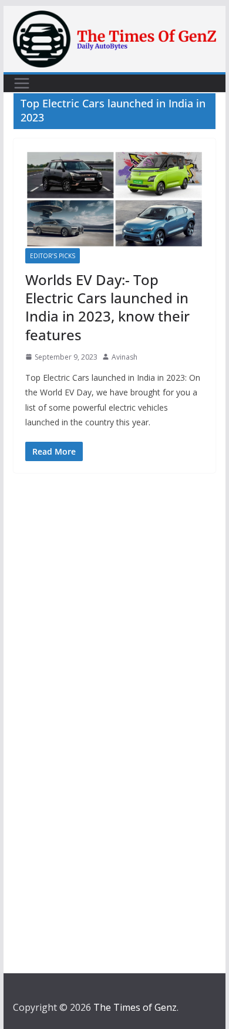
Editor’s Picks (52, 256)
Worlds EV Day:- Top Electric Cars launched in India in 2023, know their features (107, 307)
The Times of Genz (135, 1007)
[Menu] (22, 83)
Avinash (124, 357)
